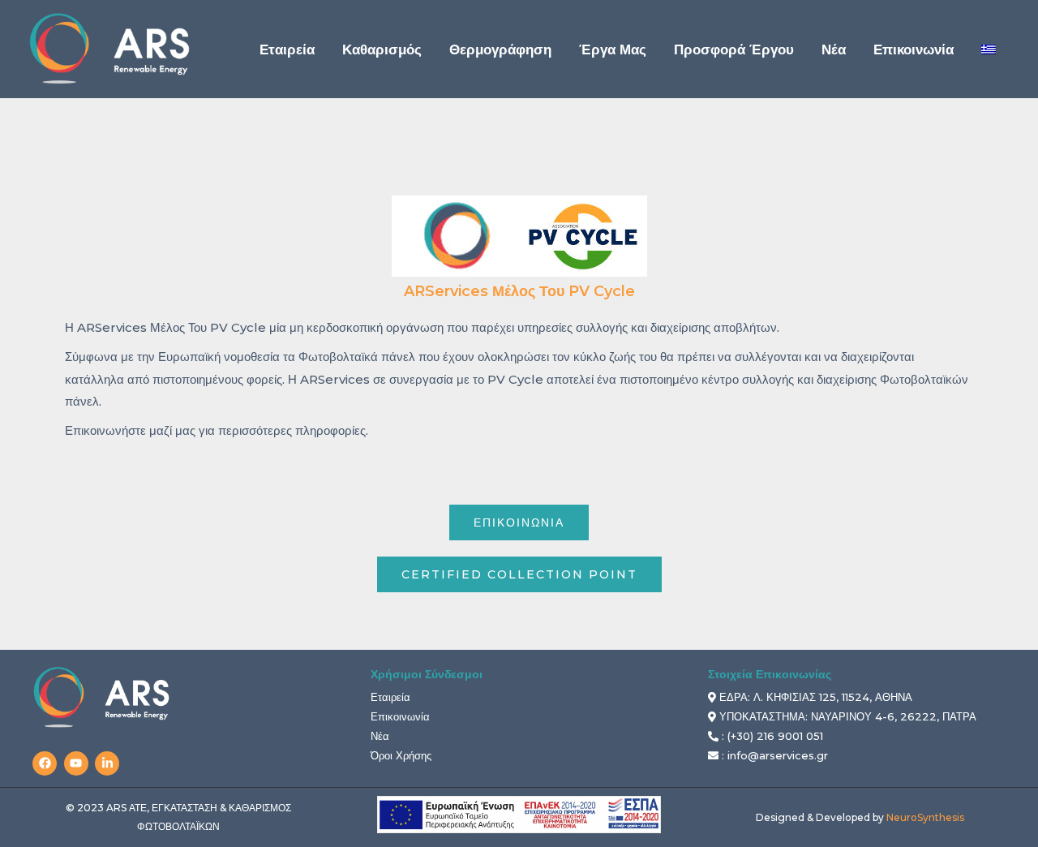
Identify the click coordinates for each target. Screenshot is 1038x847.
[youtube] (78, 763)
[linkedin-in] (109, 763)
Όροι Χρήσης (401, 755)
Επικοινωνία (400, 716)
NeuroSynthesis (925, 817)
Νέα (380, 735)
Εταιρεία (390, 696)
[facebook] (46, 763)
